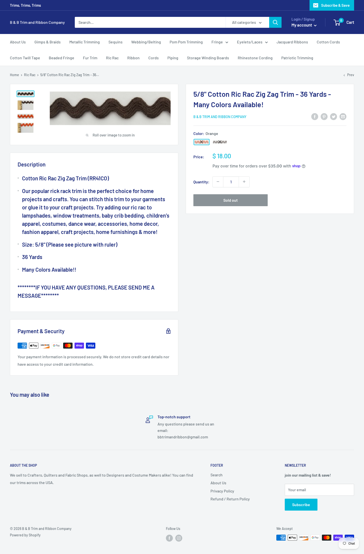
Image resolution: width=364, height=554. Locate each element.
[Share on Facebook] (314, 116)
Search (216, 474)
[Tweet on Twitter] (333, 116)
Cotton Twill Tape (25, 57)
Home (14, 75)
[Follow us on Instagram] (178, 538)
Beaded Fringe (61, 57)
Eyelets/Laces (249, 41)
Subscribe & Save (335, 5)
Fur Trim (90, 57)
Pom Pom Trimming (186, 41)
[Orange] (201, 142)
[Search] (275, 22)
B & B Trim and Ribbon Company (219, 117)
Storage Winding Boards (208, 57)
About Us (18, 41)
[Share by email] (342, 116)
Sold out (230, 199)
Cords (153, 57)
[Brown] (220, 142)
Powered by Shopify (25, 535)
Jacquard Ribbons (292, 41)
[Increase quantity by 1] (244, 181)
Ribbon (133, 57)
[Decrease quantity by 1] (218, 181)
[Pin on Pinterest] (324, 116)
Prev (350, 75)
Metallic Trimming (84, 41)
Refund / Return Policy (230, 498)
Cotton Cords (328, 41)
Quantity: (201, 181)
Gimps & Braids (47, 41)
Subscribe (301, 504)
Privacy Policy (222, 491)
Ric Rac (112, 57)
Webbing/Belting (146, 41)
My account (302, 24)
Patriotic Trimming (297, 57)
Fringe (217, 41)
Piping (172, 57)
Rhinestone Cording (255, 57)
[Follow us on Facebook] (169, 538)
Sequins (115, 41)
